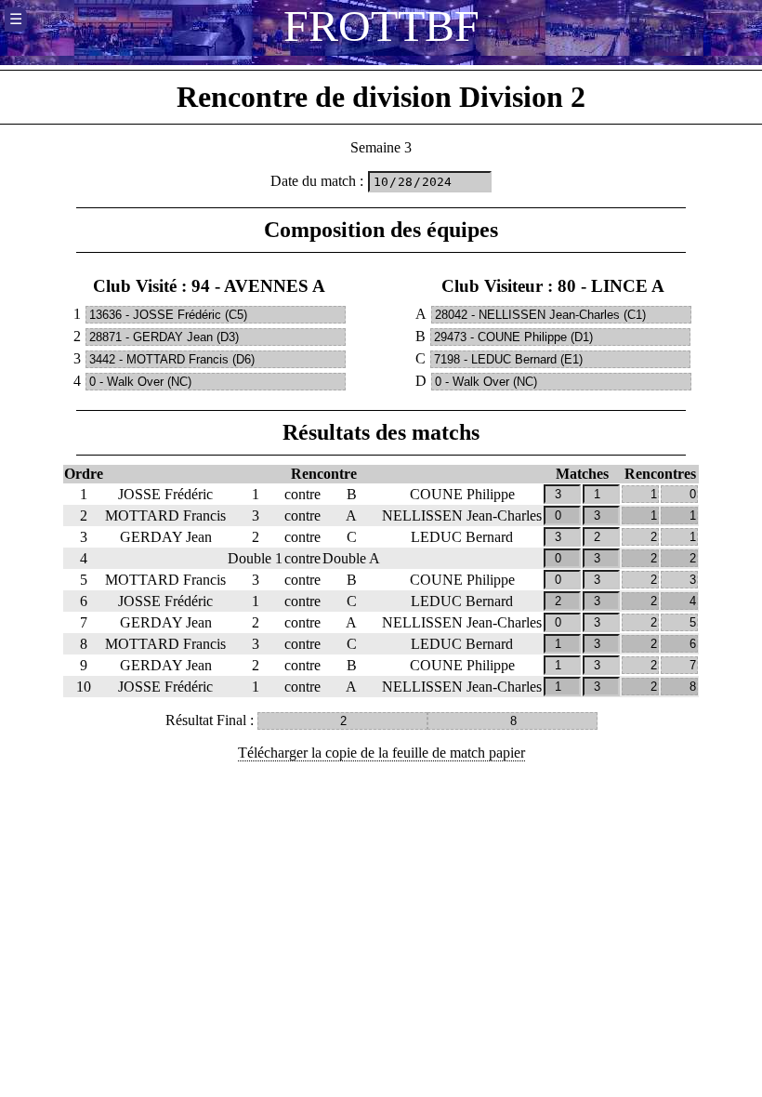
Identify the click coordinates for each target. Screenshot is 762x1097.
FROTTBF (381, 25)
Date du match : (316, 181)
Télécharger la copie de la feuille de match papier (381, 752)
